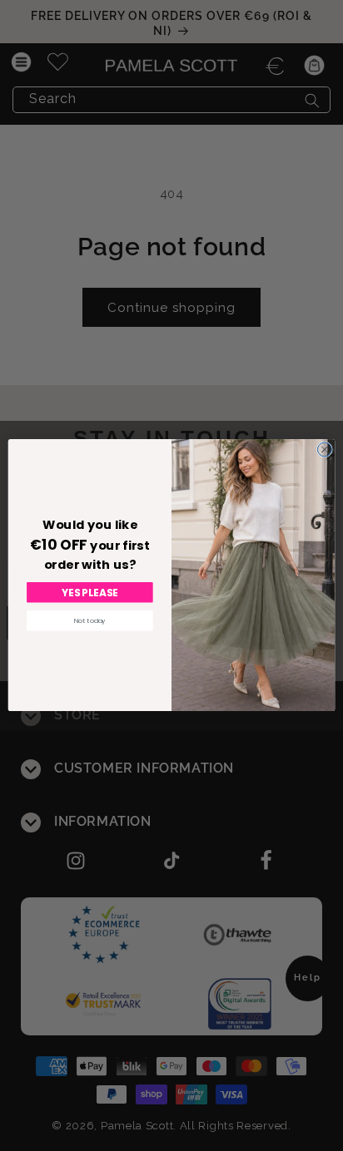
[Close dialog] (324, 449)
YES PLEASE (90, 592)
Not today (90, 620)
